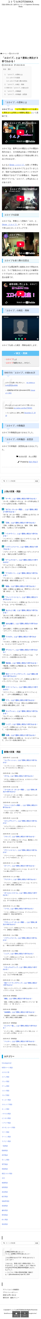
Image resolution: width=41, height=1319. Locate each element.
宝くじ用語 (5, 1160)
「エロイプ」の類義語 (13, 91)
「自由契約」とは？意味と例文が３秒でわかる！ (19, 1012)
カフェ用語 (5, 1077)
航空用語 (5, 1196)
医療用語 (5, 1150)
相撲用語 (5, 1183)
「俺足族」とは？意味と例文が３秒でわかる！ (21, 663)
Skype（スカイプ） (17, 165)
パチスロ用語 (6, 1114)
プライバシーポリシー (10, 1292)
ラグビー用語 (6, 1141)
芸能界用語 (5, 1201)
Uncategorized (6, 1063)
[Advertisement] (20, 30)
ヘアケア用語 (6, 1123)
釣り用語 (5, 1219)
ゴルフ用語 (5, 1095)
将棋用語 (5, 1169)
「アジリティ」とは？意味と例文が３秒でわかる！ (20, 879)
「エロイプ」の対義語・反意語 (16, 94)
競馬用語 (5, 1187)
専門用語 (5, 1164)
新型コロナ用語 (7, 1173)
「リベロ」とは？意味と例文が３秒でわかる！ (18, 908)
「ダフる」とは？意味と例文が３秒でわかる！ (18, 776)
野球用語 (5, 1215)
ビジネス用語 (6, 1118)
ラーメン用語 (6, 1137)
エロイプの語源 (13, 78)
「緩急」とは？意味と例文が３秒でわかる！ (20, 586)
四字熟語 (5, 1155)
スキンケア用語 (7, 1104)
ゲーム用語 (5, 1086)
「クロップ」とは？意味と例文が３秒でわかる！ (19, 836)
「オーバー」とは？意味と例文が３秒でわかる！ (19, 866)
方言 (3, 1178)
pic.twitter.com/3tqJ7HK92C (23, 408)
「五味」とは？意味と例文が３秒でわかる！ (20, 523)
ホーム (4, 53)
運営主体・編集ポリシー (11, 1298)
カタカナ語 (15, 53)
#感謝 (26, 1267)
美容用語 (5, 1192)
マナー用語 (5, 1132)
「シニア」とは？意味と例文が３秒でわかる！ (21, 724)
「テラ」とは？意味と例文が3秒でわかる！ (20, 700)
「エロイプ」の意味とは (14, 74)
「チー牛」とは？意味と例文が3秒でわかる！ (20, 499)
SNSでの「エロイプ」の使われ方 (17, 88)
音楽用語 (5, 1224)
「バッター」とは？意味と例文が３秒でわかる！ (19, 1041)
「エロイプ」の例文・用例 (14, 84)
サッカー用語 (6, 1100)
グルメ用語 (5, 1081)
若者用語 (5, 1206)
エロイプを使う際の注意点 (16, 81)
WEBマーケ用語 (7, 1067)
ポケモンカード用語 (8, 1127)
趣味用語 (5, 1210)
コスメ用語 (5, 1091)
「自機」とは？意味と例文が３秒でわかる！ (20, 735)
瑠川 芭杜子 (33, 462)
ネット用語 (33, 456)
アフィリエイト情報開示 (11, 1289)
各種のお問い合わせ (9, 1295)
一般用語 (5, 1146)
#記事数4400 (20, 1267)
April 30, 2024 (25, 1274)
